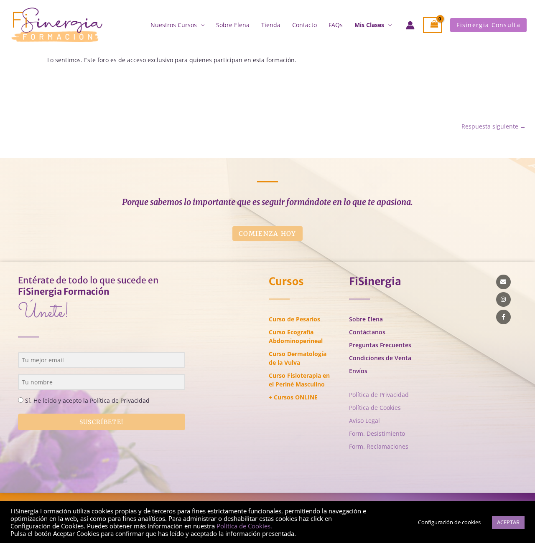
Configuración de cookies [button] (449, 522)
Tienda (270, 25)
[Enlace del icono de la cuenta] (410, 25)
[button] (488, 25)
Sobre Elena (233, 25)
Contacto (304, 25)
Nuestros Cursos (173, 25)
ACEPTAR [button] (508, 522)
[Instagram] (503, 299)
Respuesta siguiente (493, 126)
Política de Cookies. (244, 526)
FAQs (336, 25)
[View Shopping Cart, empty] (432, 25)
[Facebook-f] (503, 317)
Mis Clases (369, 25)
